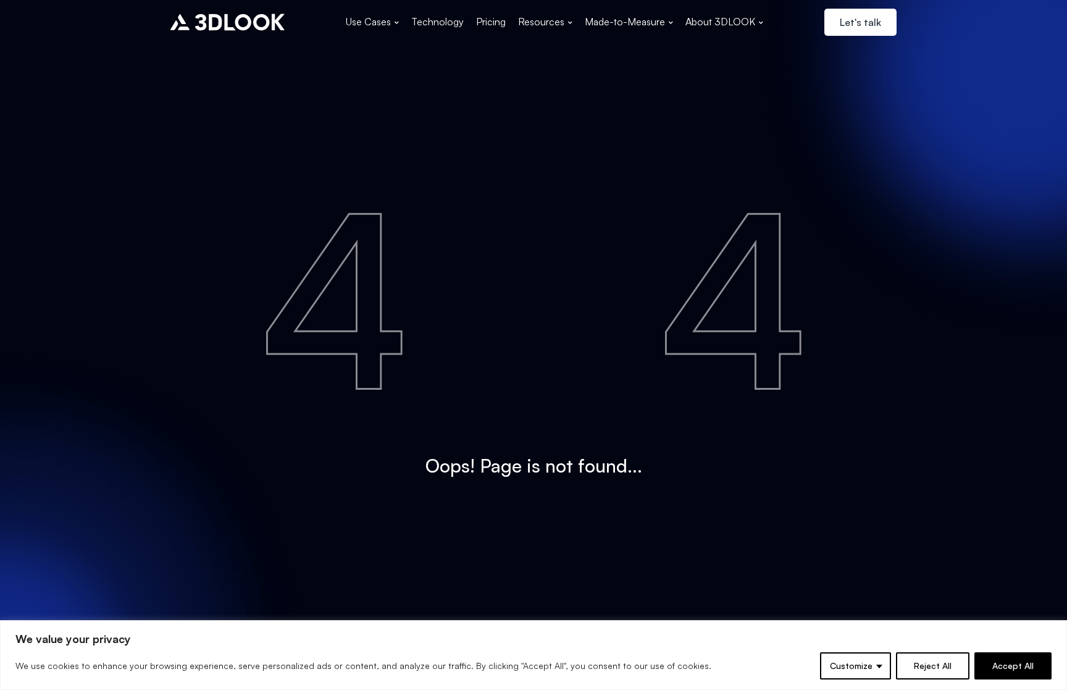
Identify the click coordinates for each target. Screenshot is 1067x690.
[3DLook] (227, 22)
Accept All (1013, 665)
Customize (851, 665)
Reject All (933, 665)
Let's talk (860, 22)
